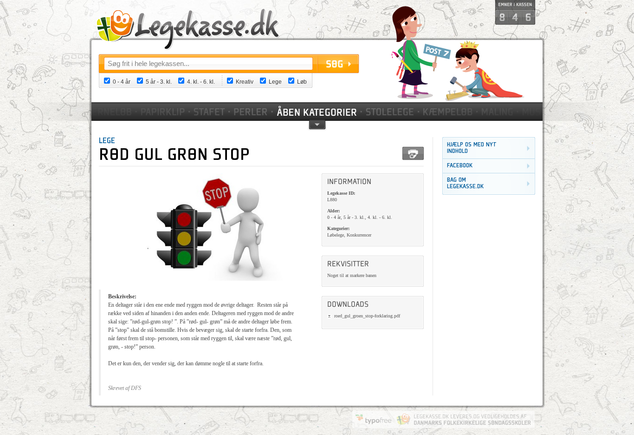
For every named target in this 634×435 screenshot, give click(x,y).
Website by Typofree (374, 419)
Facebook (459, 165)
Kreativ (244, 82)
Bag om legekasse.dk (465, 183)
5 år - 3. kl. (159, 82)
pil (317, 124)
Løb (302, 82)
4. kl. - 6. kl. (201, 82)
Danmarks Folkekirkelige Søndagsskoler (463, 419)
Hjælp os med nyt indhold (472, 148)
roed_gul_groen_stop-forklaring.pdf (367, 315)
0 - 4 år (121, 82)
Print (413, 153)
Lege (275, 82)
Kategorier (317, 111)
